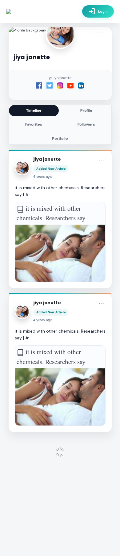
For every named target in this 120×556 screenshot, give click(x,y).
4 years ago (42, 176)
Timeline (34, 110)
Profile (86, 110)
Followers (86, 124)
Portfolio (60, 138)
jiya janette (47, 159)
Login (98, 11)
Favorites (33, 124)
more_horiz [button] (102, 160)
